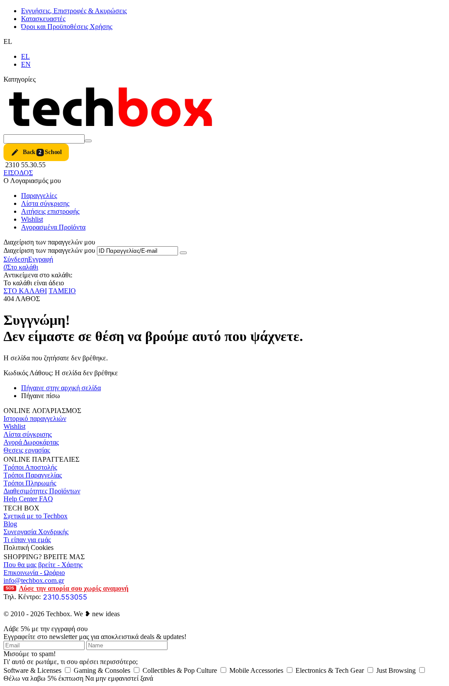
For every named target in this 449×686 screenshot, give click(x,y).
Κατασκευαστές (43, 18)
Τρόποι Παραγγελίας (33, 475)
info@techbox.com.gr (34, 580)
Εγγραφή (40, 259)
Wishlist (32, 219)
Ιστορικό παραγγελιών (35, 418)
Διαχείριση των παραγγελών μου (49, 250)
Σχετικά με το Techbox (36, 516)
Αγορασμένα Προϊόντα (53, 227)
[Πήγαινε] (183, 252)
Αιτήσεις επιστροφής (50, 211)
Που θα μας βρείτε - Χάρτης (43, 564)
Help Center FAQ (28, 499)
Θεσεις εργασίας (27, 450)
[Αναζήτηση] (88, 141)
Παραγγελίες (39, 195)
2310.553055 (65, 597)
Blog (10, 524)
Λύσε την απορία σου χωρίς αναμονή (67, 588)
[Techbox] (113, 130)
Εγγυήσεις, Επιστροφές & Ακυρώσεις (74, 10)
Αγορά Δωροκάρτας (31, 442)
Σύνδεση (16, 259)
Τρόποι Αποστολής (30, 467)
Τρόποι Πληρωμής (30, 483)
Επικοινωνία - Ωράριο (34, 572)
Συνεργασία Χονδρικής (36, 531)
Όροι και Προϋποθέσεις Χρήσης (66, 26)
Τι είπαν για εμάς (27, 539)
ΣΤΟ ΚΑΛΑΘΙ (25, 291)
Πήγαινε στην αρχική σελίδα (61, 387)
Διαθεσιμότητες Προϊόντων (42, 491)
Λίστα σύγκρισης (45, 203)
